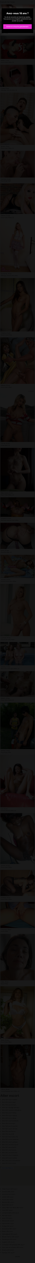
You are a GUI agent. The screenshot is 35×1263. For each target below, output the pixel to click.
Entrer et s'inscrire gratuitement (17, 26)
